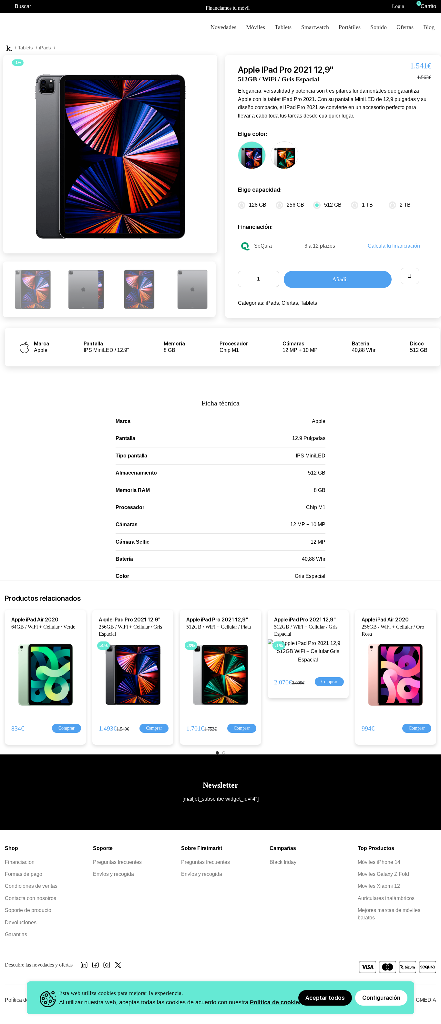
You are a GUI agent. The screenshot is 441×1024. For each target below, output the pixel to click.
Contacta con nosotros (30, 898)
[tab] (220, 400)
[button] (66, 728)
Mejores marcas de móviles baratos (389, 913)
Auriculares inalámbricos (386, 898)
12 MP (318, 542)
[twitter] (118, 966)
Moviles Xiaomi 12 (379, 886)
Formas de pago (23, 874)
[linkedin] (84, 966)
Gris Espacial (310, 576)
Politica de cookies (276, 1002)
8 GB (319, 490)
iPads (45, 47)
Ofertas (290, 303)
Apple (318, 421)
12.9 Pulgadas (308, 438)
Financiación (20, 862)
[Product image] (42, 674)
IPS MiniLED (310, 455)
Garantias (16, 934)
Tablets (26, 47)
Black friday (283, 862)
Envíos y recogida (113, 874)
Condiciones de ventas (31, 886)
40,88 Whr (313, 559)
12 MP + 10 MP (307, 524)
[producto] (395, 674)
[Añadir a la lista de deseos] (410, 276)
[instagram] (107, 966)
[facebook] (95, 966)
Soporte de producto (28, 910)
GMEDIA (426, 1000)
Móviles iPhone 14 (379, 862)
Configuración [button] (381, 997)
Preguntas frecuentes (117, 862)
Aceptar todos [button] (325, 997)
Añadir (340, 279)
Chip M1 (315, 507)
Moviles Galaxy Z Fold (383, 874)
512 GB (316, 473)
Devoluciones (20, 922)
